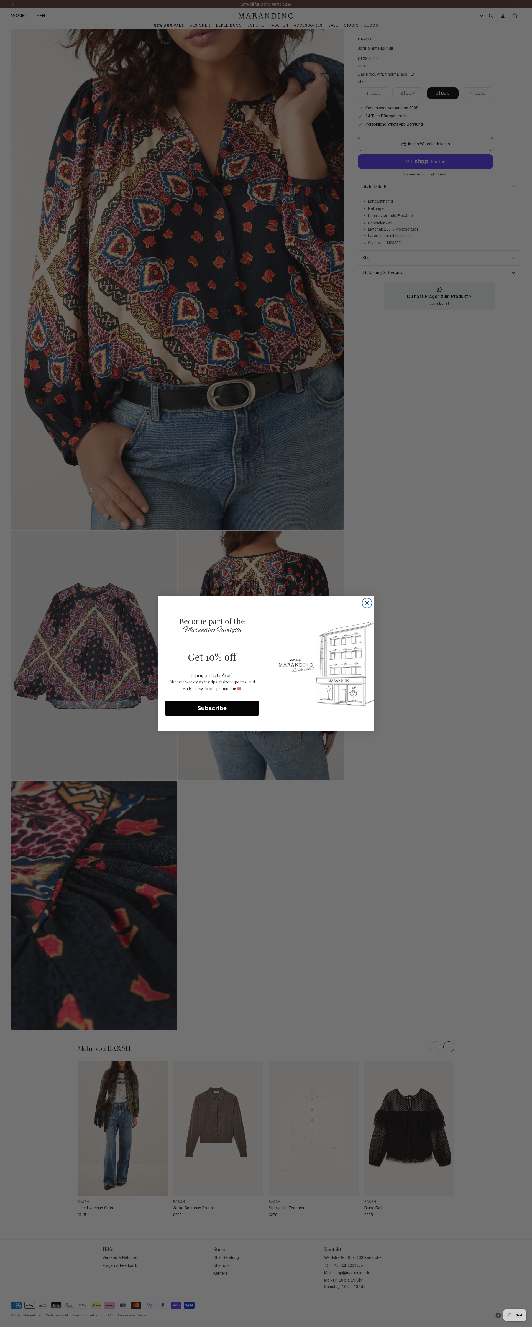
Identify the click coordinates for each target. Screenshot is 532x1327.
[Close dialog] (367, 603)
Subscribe (212, 708)
